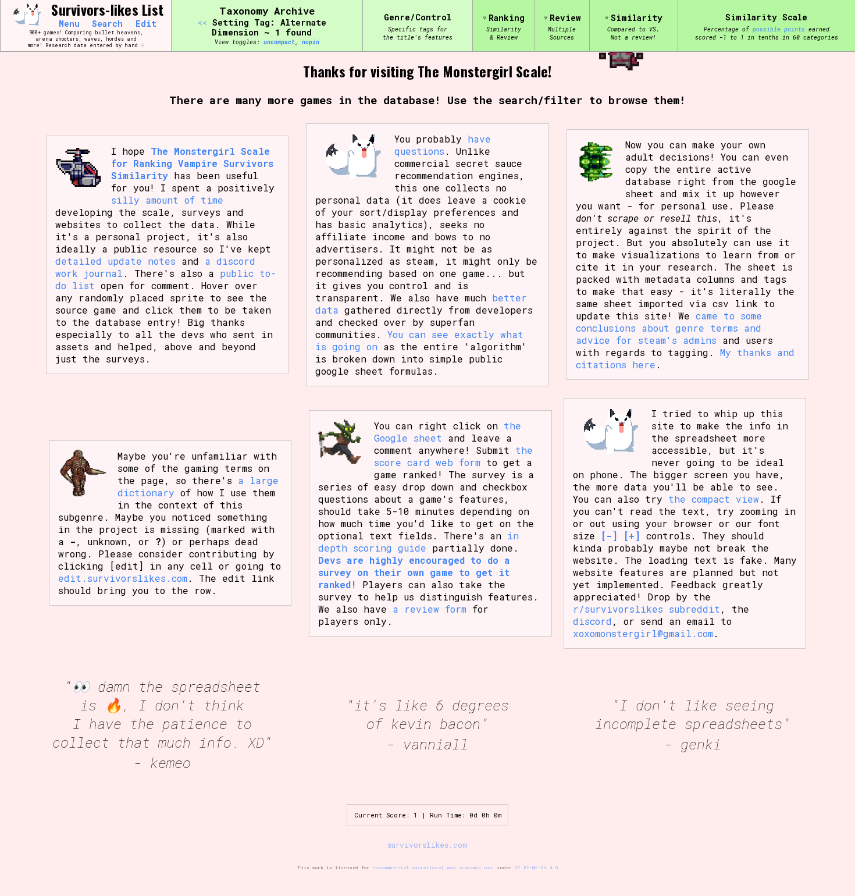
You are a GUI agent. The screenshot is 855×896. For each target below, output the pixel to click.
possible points (779, 29)
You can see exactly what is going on (419, 340)
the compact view (713, 499)
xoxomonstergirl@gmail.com (643, 633)
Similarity (636, 17)
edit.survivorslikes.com (122, 578)
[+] (632, 535)
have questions (442, 145)
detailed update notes (115, 261)
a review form (429, 609)
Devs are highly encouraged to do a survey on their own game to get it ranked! (414, 572)
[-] (609, 535)
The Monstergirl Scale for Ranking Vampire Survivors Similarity (192, 163)
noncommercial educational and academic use (432, 867)
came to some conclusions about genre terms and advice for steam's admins (669, 328)
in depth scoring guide (418, 541)
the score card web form (453, 456)
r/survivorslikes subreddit (646, 609)
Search (107, 24)
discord (592, 621)
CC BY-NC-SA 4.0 (536, 867)
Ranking (507, 17)
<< (202, 22)
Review (565, 17)
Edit (146, 24)
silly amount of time (167, 200)
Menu (69, 24)
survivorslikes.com (427, 844)
